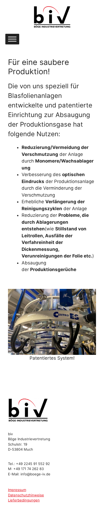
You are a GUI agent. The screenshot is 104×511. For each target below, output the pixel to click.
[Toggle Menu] (12, 38)
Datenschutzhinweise (26, 495)
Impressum (17, 490)
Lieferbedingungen (24, 500)
